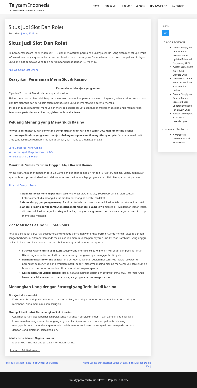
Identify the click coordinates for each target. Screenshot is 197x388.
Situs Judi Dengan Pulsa (22, 185)
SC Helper (178, 5)
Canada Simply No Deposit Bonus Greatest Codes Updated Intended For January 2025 (182, 55)
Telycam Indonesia (29, 5)
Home (96, 5)
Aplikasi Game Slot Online (23, 70)
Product (125, 5)
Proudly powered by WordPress (87, 380)
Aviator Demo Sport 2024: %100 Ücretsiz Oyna (183, 70)
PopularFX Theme (118, 380)
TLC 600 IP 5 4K (158, 5)
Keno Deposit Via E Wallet (23, 156)
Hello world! (179, 142)
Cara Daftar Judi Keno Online (25, 147)
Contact (140, 5)
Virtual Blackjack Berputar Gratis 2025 (31, 152)
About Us (110, 5)
